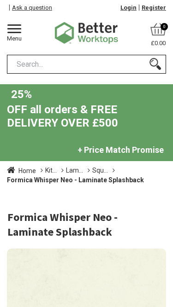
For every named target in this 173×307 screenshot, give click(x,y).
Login (128, 8)
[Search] (155, 64)
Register (154, 8)
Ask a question (32, 8)
